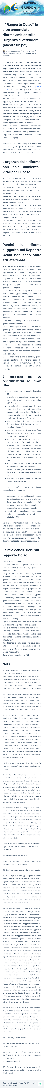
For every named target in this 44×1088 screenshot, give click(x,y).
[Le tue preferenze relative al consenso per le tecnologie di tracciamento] (40, 1084)
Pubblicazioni (25, 53)
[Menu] (39, 8)
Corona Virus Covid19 (11, 53)
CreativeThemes (11, 1085)
